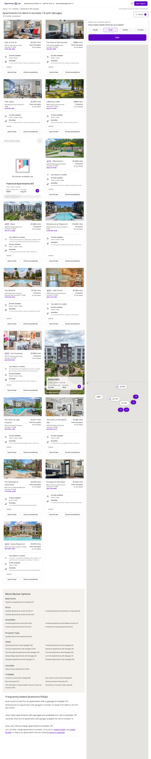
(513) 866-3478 (51, 429)
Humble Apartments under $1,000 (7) (19, 611)
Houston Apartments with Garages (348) (20, 649)
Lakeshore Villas (53, 102)
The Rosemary (17, 353)
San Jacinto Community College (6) (58, 678)
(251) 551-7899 (51, 49)
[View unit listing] (37, 190)
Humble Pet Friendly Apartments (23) (59, 627)
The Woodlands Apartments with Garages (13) (22, 652)
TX (10, 9)
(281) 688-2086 (10, 548)
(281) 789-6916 (51, 488)
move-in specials (57, 732)
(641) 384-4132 (10, 429)
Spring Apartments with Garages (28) (19, 645)
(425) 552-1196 (9, 108)
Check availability (30, 72)
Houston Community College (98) (18, 678)
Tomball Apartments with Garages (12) (59, 645)
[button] (124, 403)
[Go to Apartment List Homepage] (12, 3)
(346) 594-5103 (10, 297)
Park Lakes (9, 102)
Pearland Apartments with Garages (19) (59, 659)
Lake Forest (57, 290)
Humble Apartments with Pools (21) (18, 627)
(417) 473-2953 (10, 230)
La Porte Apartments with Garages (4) (59, 656)
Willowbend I (57, 161)
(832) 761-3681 (51, 167)
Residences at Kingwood (57, 224)
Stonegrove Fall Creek (55, 482)
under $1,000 (59, 730)
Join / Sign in (141, 3)
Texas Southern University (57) (56, 681)
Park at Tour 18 (11, 42)
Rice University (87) (12, 681)
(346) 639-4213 (51, 230)
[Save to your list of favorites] (38, 24)
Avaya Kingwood (18, 544)
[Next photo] (40, 29)
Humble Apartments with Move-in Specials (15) (62, 611)
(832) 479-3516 (51, 297)
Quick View (12, 72)
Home (5, 9)
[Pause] (39, 141)
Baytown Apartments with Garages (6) (59, 649)
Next (117, 37)
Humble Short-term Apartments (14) (18, 636)
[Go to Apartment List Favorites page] (132, 3)
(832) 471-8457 (51, 108)
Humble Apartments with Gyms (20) (18, 623)
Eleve (13, 224)
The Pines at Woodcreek (56, 42)
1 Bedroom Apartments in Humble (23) (19, 602)
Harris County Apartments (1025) (17, 669)
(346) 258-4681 (10, 49)
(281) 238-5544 (10, 360)
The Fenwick (10, 290)
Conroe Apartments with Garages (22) (59, 652)
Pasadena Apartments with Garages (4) (19, 659)
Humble (16, 9)
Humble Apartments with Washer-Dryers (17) (61, 623)
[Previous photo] (5, 29)
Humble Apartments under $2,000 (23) (19, 614)
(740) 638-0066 (10, 491)
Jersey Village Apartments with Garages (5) (21, 656)
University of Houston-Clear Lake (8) (58, 685)
